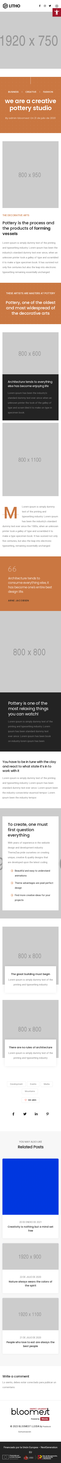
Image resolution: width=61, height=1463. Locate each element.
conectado (33, 1382)
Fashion (48, 91)
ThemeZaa (37, 1431)
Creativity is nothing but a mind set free (30, 1228)
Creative (30, 91)
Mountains (30, 1091)
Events (33, 1084)
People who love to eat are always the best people (30, 1344)
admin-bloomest (19, 118)
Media (47, 1084)
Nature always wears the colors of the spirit (30, 1283)
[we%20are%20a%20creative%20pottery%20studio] (13, 1114)
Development (16, 1084)
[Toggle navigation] (57, 6)
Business (13, 91)
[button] (57, 12)
